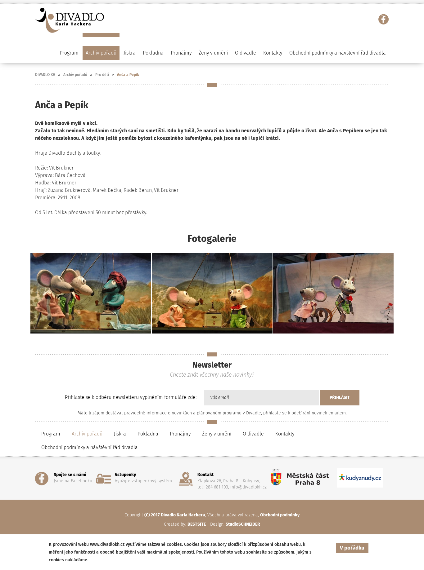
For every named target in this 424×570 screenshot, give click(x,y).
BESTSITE (196, 524)
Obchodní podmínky (280, 515)
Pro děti (102, 75)
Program (50, 434)
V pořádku (352, 548)
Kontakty (272, 53)
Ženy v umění (216, 434)
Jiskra (130, 53)
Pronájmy (181, 53)
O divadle (253, 434)
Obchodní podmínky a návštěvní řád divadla (337, 53)
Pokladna (153, 53)
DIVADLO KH (45, 75)
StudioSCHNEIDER (243, 524)
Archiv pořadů (75, 75)
